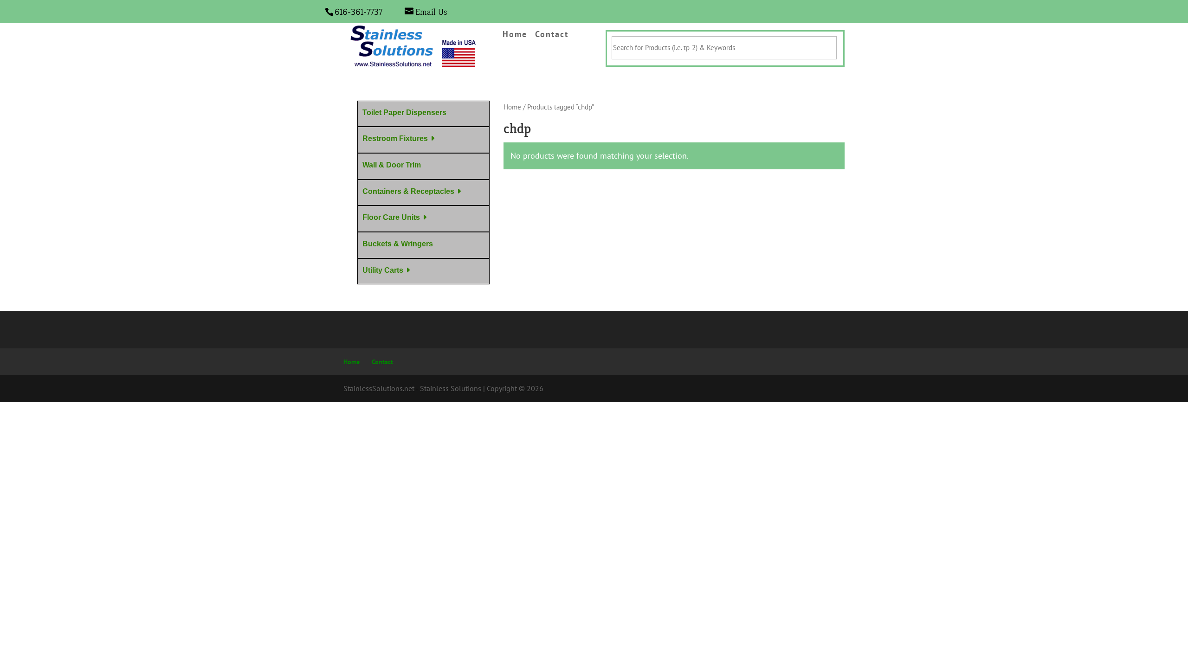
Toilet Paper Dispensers (404, 112)
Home (515, 34)
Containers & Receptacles (408, 191)
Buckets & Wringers (397, 244)
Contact (551, 34)
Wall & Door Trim (391, 165)
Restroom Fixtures (395, 138)
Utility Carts (382, 270)
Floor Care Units (391, 217)
